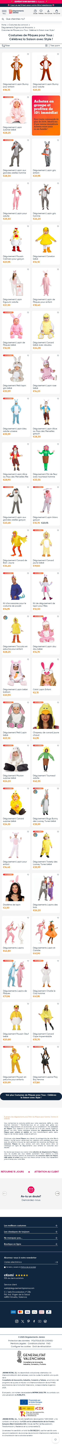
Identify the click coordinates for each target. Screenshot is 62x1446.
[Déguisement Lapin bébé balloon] (16, 672)
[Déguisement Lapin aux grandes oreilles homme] (16, 153)
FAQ (48, 1344)
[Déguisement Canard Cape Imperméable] (46, 1017)
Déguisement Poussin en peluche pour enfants (14, 1078)
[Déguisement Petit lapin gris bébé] (16, 369)
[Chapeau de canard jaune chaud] (46, 716)
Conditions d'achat (36, 1344)
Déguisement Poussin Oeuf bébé (16, 1035)
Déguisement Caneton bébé (44, 257)
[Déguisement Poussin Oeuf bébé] (16, 1017)
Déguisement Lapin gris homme (44, 214)
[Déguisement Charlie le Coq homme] (46, 974)
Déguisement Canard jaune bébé (43, 561)
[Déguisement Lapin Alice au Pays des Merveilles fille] (16, 457)
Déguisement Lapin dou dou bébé (44, 647)
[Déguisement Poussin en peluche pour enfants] (16, 1060)
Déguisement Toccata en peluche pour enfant (15, 647)
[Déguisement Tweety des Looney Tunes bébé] (46, 845)
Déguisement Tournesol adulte (44, 777)
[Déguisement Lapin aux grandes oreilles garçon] (16, 500)
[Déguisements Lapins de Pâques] (16, 974)
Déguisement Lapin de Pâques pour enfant (44, 300)
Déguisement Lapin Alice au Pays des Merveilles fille (15, 475)
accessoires (27, 1127)
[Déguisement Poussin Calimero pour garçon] (16, 239)
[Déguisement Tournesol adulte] (46, 759)
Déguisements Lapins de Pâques (15, 992)
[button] (56, 11)
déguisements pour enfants (32, 1145)
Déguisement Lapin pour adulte (15, 214)
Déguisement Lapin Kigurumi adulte (12, 300)
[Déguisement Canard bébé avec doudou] (46, 326)
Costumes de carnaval (18, 25)
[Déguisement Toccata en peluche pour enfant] (16, 629)
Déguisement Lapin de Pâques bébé (14, 344)
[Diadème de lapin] (16, 888)
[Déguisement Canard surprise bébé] (16, 802)
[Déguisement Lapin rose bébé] (46, 369)
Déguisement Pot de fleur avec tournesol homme (45, 475)
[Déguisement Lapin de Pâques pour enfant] (46, 282)
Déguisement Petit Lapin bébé (15, 734)
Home (4, 25)
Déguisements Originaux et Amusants (17, 28)
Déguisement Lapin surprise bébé (12, 128)
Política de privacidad (28, 1267)
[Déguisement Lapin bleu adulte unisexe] (16, 412)
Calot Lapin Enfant (42, 689)
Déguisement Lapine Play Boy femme (45, 1078)
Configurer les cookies (21, 1347)
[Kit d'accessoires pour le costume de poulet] (16, 586)
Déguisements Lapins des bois (45, 906)
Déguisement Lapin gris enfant (44, 171)
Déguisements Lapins (13, 948)
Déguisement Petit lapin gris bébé (14, 387)
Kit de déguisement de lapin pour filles (44, 604)
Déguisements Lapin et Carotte (44, 949)
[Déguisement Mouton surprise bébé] (16, 759)
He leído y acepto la (21, 1267)
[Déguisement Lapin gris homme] (46, 196)
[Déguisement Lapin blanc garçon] (46, 500)
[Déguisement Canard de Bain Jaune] (16, 543)
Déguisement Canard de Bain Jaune (15, 561)
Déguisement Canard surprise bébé (13, 820)
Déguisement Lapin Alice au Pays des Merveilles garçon (45, 431)
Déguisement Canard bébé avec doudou (43, 344)
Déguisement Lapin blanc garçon (45, 518)
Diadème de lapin (11, 905)
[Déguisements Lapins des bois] (46, 888)
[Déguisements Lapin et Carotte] (46, 931)
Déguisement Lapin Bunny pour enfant (15, 85)
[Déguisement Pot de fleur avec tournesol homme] (46, 457)
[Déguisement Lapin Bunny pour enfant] (16, 67)
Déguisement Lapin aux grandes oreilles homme (14, 171)
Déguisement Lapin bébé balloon (15, 690)
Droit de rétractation (42, 1347)
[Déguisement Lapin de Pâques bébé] (16, 326)
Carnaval (14, 1125)
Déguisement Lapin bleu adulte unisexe (15, 430)
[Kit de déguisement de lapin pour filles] (46, 586)
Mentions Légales (18, 1344)
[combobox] (31, 19)
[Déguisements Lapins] (16, 931)
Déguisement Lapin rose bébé (44, 387)
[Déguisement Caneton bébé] (46, 239)
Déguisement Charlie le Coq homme (44, 992)
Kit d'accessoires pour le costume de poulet (14, 604)
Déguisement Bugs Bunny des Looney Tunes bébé (45, 820)
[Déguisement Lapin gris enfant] (46, 153)
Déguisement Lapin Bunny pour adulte (45, 85)
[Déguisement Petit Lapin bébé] (16, 716)
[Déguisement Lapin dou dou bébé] (46, 629)
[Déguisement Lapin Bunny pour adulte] (46, 67)
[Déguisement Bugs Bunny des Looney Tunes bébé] (46, 802)
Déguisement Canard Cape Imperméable (43, 1035)
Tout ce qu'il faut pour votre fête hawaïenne (31, 5)
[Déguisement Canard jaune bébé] (46, 543)
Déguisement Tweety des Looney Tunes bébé (45, 863)
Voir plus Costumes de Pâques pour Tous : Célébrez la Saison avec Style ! (31, 1096)
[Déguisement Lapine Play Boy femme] (46, 1060)
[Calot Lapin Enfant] (46, 672)
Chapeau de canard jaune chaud (46, 734)
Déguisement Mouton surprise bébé (13, 777)
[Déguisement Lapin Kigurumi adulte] (16, 282)
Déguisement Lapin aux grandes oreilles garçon (14, 518)
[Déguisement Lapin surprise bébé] (16, 110)
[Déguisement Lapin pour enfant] (16, 845)
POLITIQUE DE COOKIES (42, 1341)
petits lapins (53, 1132)
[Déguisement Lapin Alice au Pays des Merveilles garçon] (46, 412)
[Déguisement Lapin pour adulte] (16, 196)
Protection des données (19, 1341)
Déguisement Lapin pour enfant (15, 863)
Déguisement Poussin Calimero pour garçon (13, 257)
